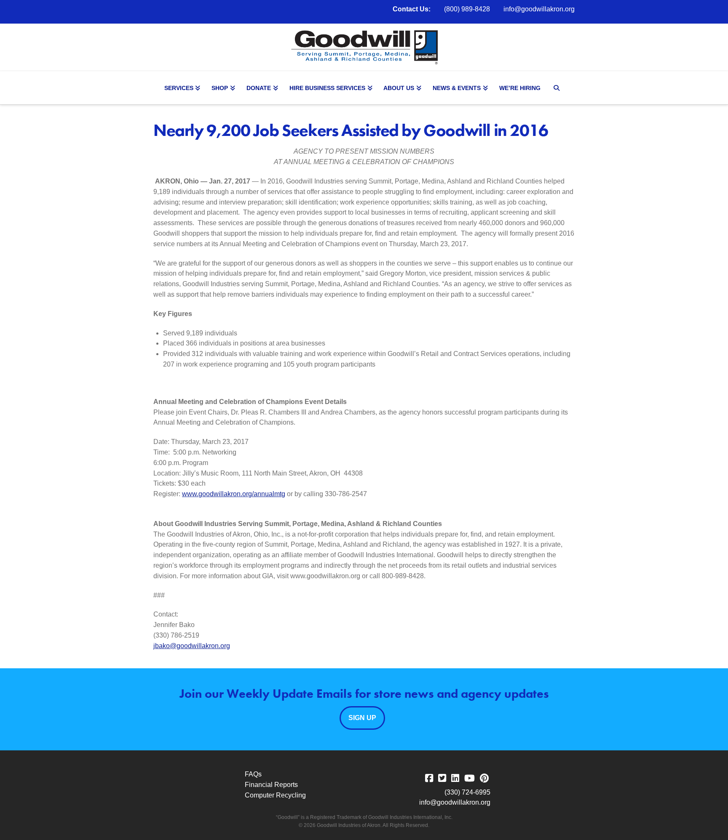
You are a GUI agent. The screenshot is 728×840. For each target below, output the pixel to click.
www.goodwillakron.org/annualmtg (233, 493)
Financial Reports (271, 784)
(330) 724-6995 (467, 792)
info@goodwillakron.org (539, 9)
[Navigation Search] (557, 88)
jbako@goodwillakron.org (191, 645)
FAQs (253, 774)
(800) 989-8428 (467, 9)
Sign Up (362, 717)
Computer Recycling (275, 795)
